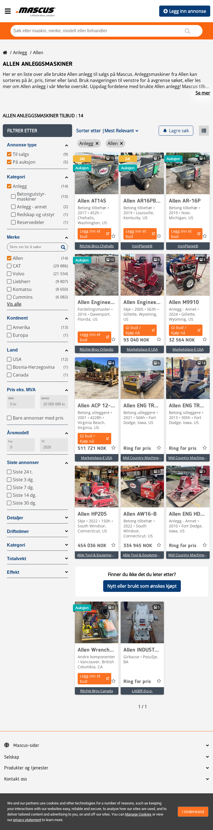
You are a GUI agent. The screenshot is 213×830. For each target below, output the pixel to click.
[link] (96, 173)
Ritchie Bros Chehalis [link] (97, 245)
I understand (193, 811)
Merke (13, 237)
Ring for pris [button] (137, 448)
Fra (10, 441)
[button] (37, 130)
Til (42, 441)
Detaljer (15, 517)
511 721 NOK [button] (92, 448)
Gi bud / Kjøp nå (133, 330)
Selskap (11, 757)
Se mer (203, 93)
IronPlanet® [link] (142, 245)
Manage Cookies (138, 814)
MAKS (45, 398)
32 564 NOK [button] (182, 340)
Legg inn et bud (90, 233)
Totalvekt (16, 558)
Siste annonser (23, 462)
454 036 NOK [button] (92, 545)
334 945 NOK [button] (137, 545)
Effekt (13, 572)
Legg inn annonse (187, 11)
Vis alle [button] (14, 304)
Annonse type (22, 145)
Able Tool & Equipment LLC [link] (99, 554)
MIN (11, 398)
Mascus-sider (26, 745)
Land (12, 350)
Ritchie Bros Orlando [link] (96, 349)
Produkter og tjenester (26, 768)
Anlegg (20, 52)
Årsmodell (18, 432)
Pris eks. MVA (21, 389)
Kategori (16, 177)
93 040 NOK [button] (136, 340)
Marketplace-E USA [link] (142, 349)
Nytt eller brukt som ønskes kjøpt (142, 586)
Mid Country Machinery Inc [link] (145, 457)
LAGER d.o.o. (142, 690)
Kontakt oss (15, 779)
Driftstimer (18, 531)
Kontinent (17, 318)
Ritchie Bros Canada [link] (96, 690)
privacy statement (27, 820)
